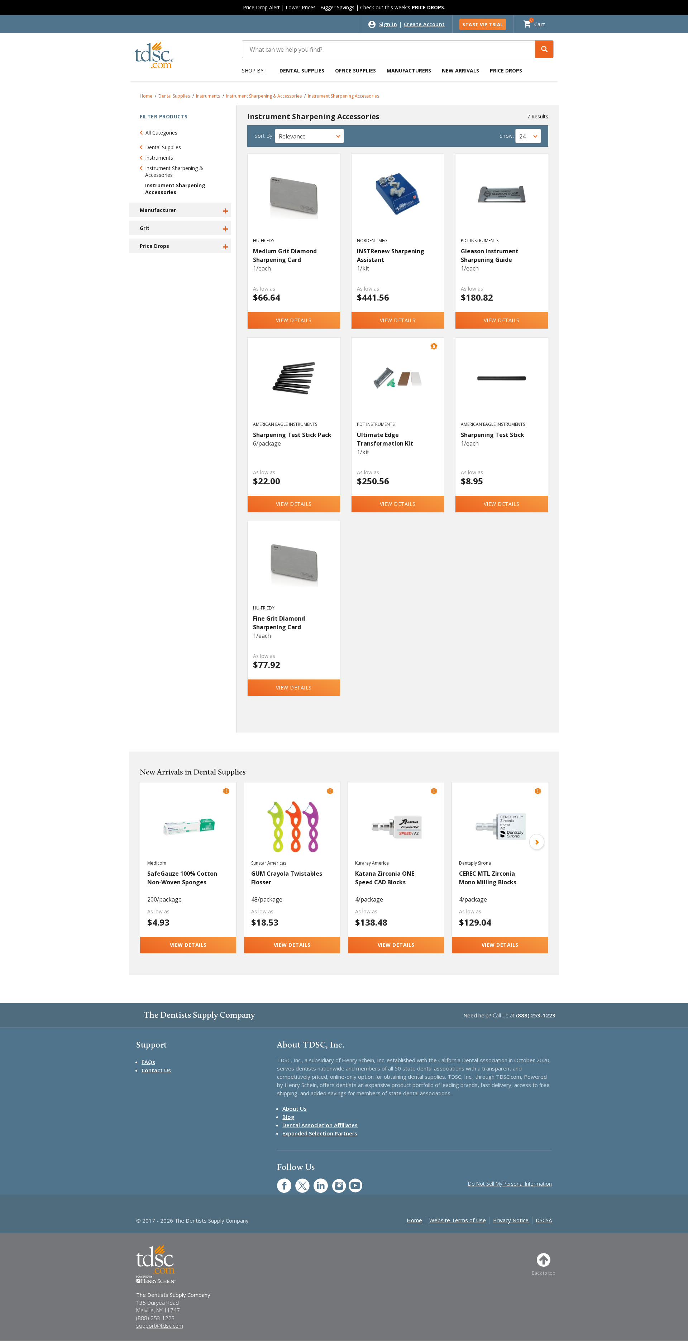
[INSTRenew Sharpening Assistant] (397, 202)
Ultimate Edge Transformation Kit (385, 439)
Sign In (388, 24)
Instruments (208, 96)
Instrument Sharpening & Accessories (264, 96)
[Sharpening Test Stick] (501, 386)
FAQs (148, 1061)
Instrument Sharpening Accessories (343, 96)
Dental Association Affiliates (320, 1125)
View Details (294, 320)
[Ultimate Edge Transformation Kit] (397, 386)
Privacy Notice (511, 1220)
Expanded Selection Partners (319, 1133)
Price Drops (506, 70)
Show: (507, 135)
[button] (544, 49)
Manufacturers (409, 70)
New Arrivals (460, 70)
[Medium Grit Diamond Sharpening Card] (294, 202)
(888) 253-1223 (535, 1015)
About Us (294, 1108)
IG (334, 1181)
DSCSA (544, 1220)
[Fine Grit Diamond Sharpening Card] (294, 569)
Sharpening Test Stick (492, 435)
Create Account (424, 24)
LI (315, 1181)
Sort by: (263, 135)
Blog (288, 1116)
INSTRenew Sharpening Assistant (390, 255)
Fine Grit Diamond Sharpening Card (279, 623)
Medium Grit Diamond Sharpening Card (285, 255)
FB (280, 1181)
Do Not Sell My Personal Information (510, 1183)
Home (146, 96)
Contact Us (156, 1070)
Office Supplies (355, 70)
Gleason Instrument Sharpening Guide (490, 255)
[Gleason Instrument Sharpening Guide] (501, 202)
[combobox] (309, 136)
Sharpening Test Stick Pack (292, 435)
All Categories (161, 132)
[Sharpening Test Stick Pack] (294, 386)
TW (298, 1181)
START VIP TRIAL (482, 24)
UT (352, 1181)
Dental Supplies (302, 70)
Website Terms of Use (457, 1220)
